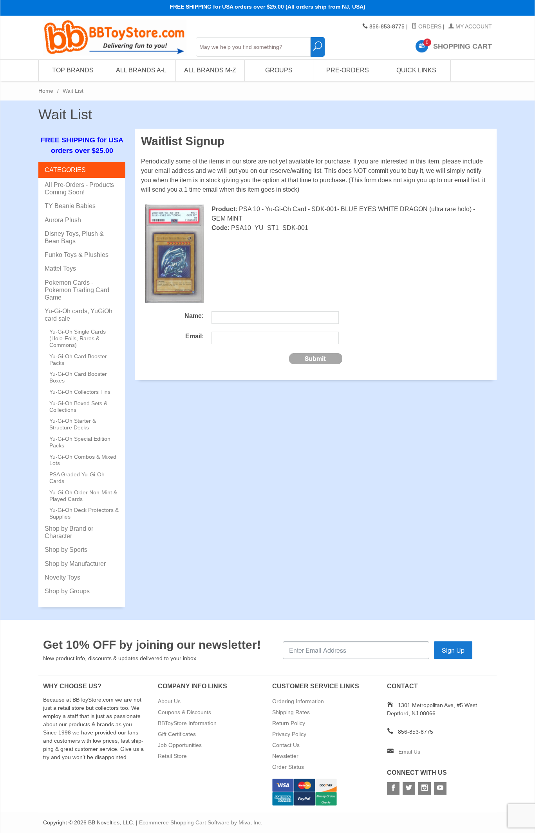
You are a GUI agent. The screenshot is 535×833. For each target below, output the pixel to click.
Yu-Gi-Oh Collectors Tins (79, 392)
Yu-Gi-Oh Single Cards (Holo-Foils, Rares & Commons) (77, 338)
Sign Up (453, 650)
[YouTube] (440, 788)
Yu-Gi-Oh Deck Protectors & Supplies (84, 513)
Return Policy (288, 723)
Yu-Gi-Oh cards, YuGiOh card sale (78, 315)
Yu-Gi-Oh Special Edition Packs (79, 442)
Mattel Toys (60, 268)
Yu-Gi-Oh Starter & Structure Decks (72, 424)
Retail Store (172, 756)
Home (45, 91)
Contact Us (286, 745)
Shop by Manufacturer (75, 563)
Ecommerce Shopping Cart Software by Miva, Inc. (200, 822)
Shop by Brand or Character (69, 532)
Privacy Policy (289, 734)
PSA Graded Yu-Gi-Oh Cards (77, 477)
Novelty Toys (62, 577)
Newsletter (285, 756)
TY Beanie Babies (70, 206)
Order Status (288, 767)
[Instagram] (424, 788)
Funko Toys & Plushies (76, 254)
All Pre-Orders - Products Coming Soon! (79, 188)
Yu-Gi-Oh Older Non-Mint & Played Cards (83, 495)
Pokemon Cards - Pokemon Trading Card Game (77, 290)
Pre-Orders (347, 70)
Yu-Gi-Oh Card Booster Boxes (78, 377)
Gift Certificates (177, 734)
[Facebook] (393, 788)
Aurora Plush (63, 220)
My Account (473, 26)
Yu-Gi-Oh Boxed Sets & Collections (78, 406)
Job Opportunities (180, 745)
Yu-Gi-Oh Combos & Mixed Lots (82, 460)
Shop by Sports (66, 549)
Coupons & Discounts (184, 712)
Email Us (409, 752)
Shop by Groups (67, 591)
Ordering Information (298, 701)
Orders (429, 26)
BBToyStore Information (187, 723)
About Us (169, 701)
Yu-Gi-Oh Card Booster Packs (78, 359)
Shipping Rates (291, 712)
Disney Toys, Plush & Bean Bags (74, 237)
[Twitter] (409, 788)
